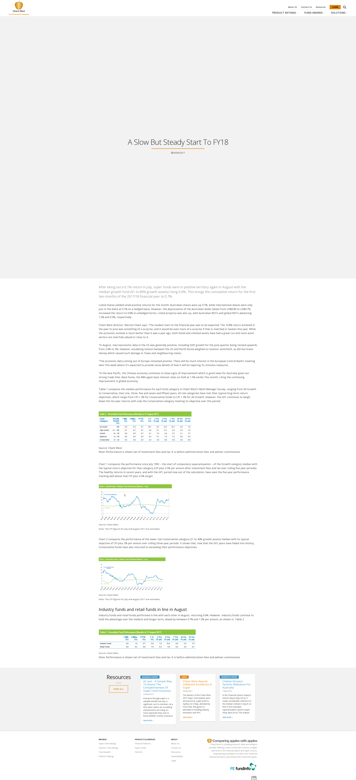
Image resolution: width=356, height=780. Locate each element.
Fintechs (138, 752)
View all (118, 689)
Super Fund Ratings (107, 743)
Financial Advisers (143, 743)
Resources (321, 7)
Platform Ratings (106, 756)
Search (345, 5)
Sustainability (177, 756)
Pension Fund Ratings (108, 747)
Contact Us (306, 7)
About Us (292, 7)
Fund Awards (313, 12)
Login (335, 7)
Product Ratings (284, 12)
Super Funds (140, 747)
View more (147, 720)
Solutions (338, 12)
